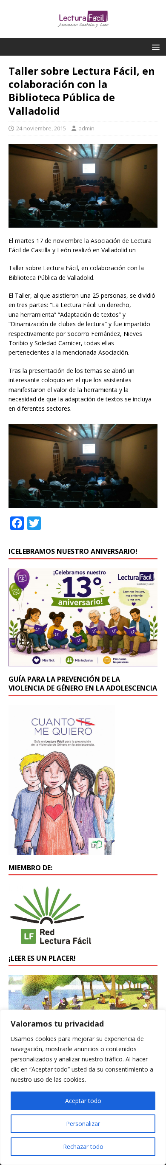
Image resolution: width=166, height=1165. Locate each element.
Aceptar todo (83, 1101)
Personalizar (83, 1124)
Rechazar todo (83, 1146)
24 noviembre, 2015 (41, 128)
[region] (83, 1087)
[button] (154, 46)
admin (86, 128)
